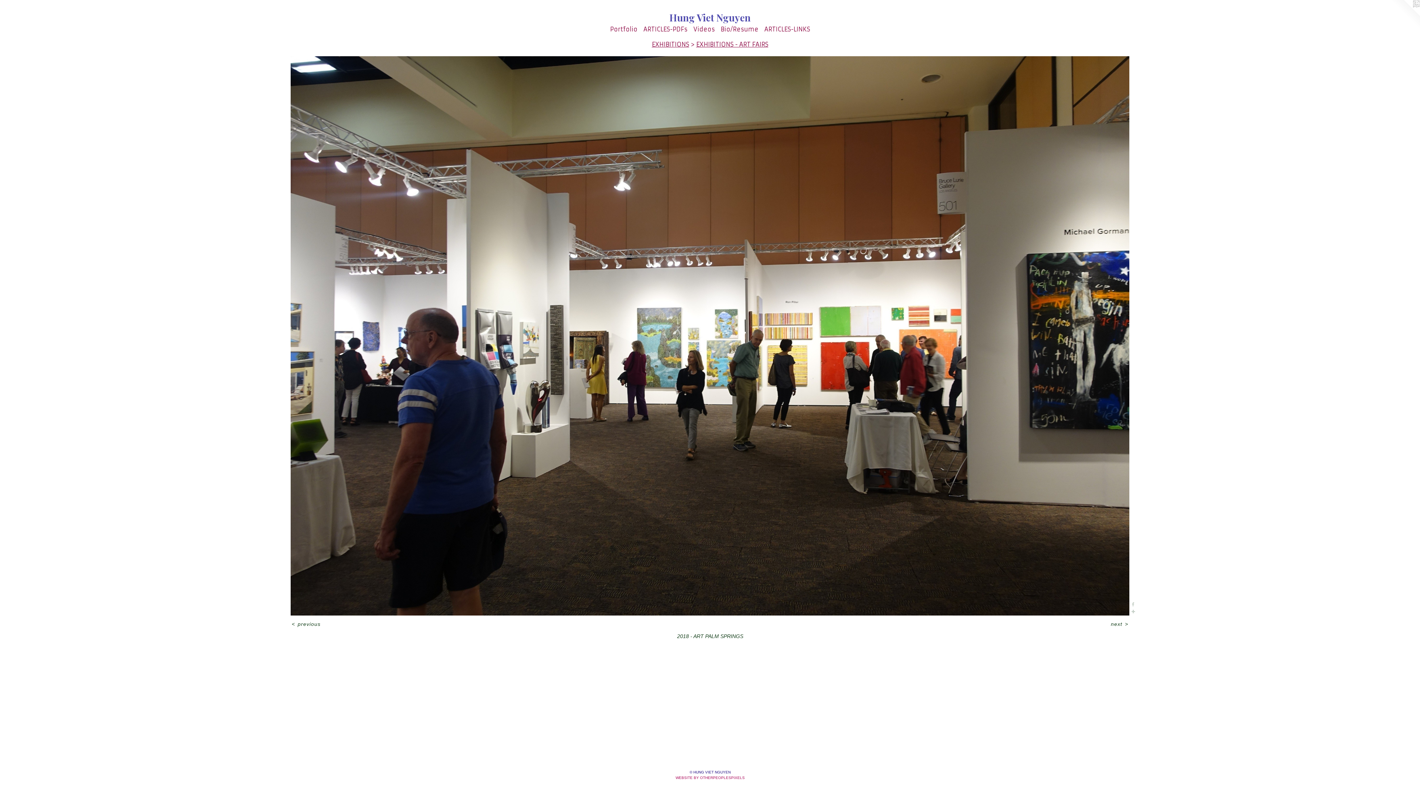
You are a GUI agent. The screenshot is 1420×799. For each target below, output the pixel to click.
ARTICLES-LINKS (787, 29)
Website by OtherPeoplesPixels (710, 778)
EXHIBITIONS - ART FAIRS (732, 44)
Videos (704, 29)
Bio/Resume (739, 29)
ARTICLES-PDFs (665, 29)
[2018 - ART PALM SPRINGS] (710, 336)
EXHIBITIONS (670, 44)
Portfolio (624, 29)
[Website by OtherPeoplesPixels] (1405, 15)
